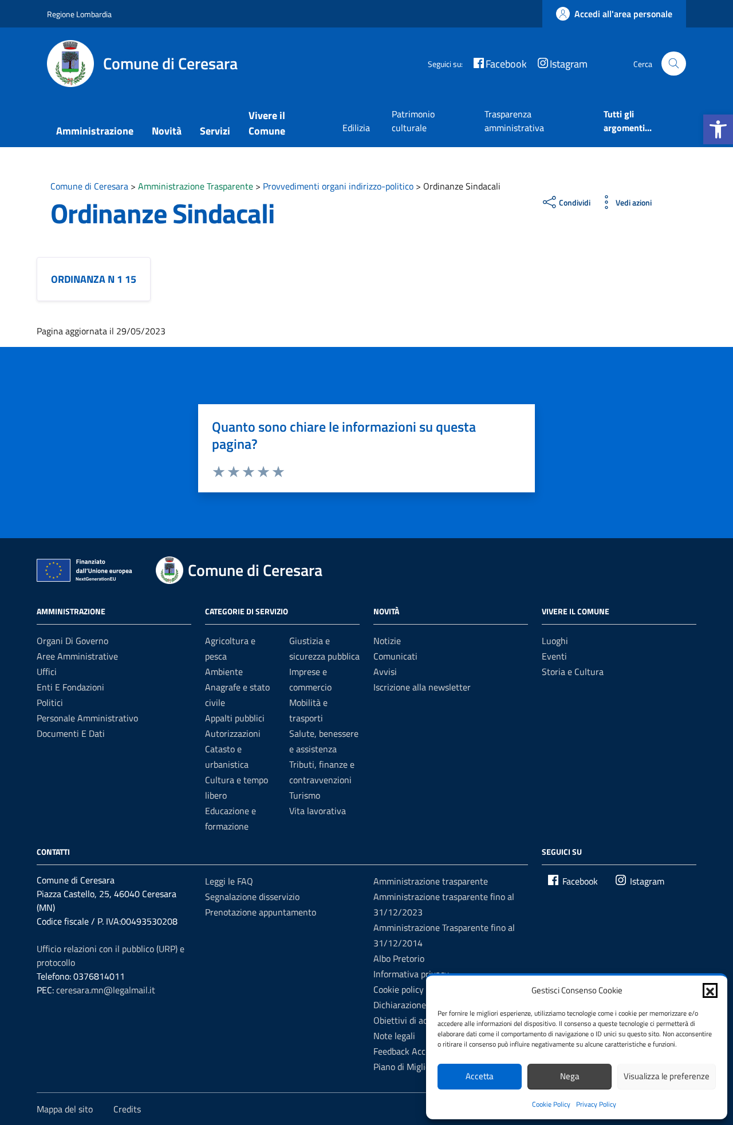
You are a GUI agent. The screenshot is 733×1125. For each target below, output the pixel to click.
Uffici (47, 671)
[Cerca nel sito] (673, 64)
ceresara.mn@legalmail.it (105, 990)
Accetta (480, 1076)
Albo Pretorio (398, 958)
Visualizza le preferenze (667, 1076)
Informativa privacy (411, 974)
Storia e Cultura (573, 671)
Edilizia (356, 128)
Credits (127, 1109)
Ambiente (224, 671)
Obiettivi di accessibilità (419, 1020)
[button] (718, 129)
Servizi (215, 131)
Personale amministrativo (87, 718)
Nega (570, 1076)
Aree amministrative (77, 656)
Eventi (554, 656)
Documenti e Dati (71, 733)
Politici (50, 702)
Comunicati (395, 656)
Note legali (394, 1036)
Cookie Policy (551, 1104)
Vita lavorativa (317, 811)
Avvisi (385, 671)
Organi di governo (72, 641)
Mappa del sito (65, 1109)
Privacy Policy (596, 1104)
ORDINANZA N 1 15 (93, 279)
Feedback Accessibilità (416, 1051)
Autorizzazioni (233, 733)
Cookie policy (398, 989)
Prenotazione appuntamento (260, 912)
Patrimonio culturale (413, 121)
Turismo (304, 795)
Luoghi (555, 641)
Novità (167, 131)
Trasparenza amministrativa (514, 121)
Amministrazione (94, 131)
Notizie (387, 641)
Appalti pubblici (235, 718)
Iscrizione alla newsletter (422, 687)
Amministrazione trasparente (430, 881)
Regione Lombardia (79, 14)
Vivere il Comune (267, 123)
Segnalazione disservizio (252, 896)
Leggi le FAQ (229, 881)
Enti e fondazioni (70, 687)
